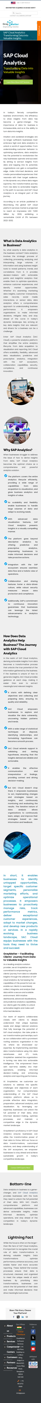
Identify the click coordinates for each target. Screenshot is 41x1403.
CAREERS (22, 16)
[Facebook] (33, 1331)
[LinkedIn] (33, 1343)
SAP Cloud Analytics (28, 1192)
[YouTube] (33, 1349)
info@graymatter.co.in (24, 1393)
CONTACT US (14, 16)
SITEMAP (28, 16)
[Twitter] (33, 1337)
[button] (7, 1328)
